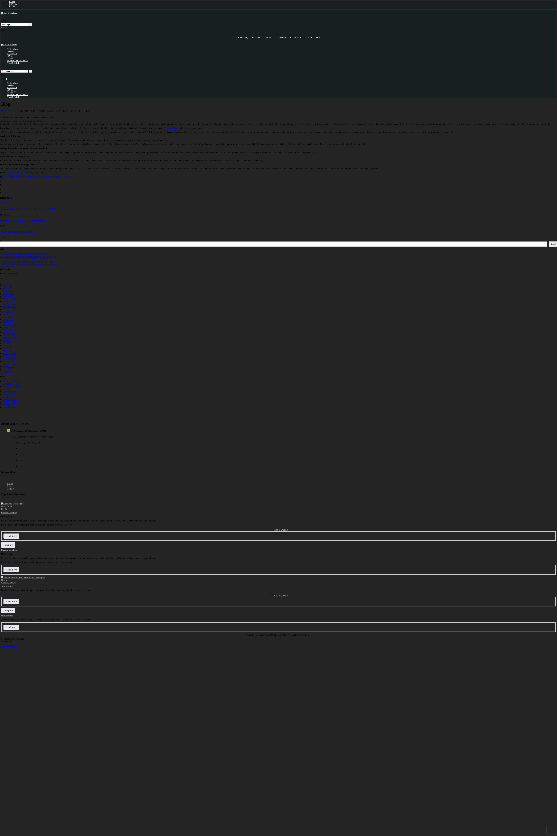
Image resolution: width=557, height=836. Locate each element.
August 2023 (9, 340)
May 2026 (7, 288)
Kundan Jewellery (11, 402)
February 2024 (9, 325)
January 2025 (9, 301)
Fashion (6, 389)
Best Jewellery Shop (25, 176)
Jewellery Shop (10, 399)
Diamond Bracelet (11, 381)
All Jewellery (242, 37)
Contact (10, 489)
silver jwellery (9, 404)
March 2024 (8, 322)
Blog (9, 486)
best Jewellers (8, 176)
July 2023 (7, 343)
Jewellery (12, 111)
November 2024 (10, 304)
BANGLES (295, 37)
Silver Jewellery (8, 582)
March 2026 (8, 293)
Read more (11, 536)
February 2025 (9, 298)
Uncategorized (9, 407)
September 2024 (10, 309)
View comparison (9, 645)
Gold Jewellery (10, 391)
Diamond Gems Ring (9, 513)
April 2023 (8, 351)
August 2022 (9, 366)
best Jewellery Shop (17, 172)
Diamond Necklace (11, 386)
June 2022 (7, 372)
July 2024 (7, 314)
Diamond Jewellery (11, 384)
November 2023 (10, 332)
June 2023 (7, 345)
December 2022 (10, 358)
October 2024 (9, 306)
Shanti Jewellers (170, 128)
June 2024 (7, 317)
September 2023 (10, 338)
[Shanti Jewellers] (9, 13)
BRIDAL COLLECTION (17, 61)
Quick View (6, 506)
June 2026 (7, 285)
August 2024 (9, 311)
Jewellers (56, 176)
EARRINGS (270, 37)
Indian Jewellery (43, 176)
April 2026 (8, 291)
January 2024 (9, 327)
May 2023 (7, 348)
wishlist (4, 27)
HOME (12, 2)
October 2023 (9, 335)
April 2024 (8, 319)
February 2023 (9, 353)
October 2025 (9, 296)
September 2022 (10, 364)
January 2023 (9, 356)
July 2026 (7, 283)
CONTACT (14, 4)
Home (4, 111)
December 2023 (10, 330)
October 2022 (9, 361)
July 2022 (7, 369)
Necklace (256, 37)
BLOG (12, 6)
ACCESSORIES (313, 37)
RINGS (282, 37)
